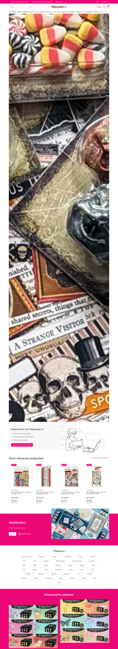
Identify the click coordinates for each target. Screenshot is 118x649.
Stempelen (64, 11)
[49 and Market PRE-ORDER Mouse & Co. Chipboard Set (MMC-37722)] (21, 476)
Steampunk (67, 574)
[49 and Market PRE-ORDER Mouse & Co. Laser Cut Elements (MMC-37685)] (96, 476)
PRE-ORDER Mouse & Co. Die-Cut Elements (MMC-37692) (70, 493)
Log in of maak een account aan (22, 445)
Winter (94, 578)
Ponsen (54, 11)
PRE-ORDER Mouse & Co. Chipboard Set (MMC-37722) (21, 493)
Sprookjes (54, 574)
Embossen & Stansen (45, 11)
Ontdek (12, 534)
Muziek (71, 569)
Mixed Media (71, 11)
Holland (46, 565)
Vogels (83, 578)
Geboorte (46, 561)
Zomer (58, 582)
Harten (24, 565)
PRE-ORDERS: (12, 11)
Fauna (24, 561)
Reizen (93, 569)
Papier (37, 11)
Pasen (81, 569)
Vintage (61, 578)
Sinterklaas (41, 574)
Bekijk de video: (26, 534)
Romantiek (28, 574)
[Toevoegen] (30, 502)
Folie (58, 11)
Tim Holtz (89, 574)
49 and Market (14, 490)
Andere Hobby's (104, 11)
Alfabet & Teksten (26, 556)
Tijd (79, 574)
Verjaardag (48, 578)
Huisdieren (58, 565)
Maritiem (35, 569)
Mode (46, 569)
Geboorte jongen (60, 561)
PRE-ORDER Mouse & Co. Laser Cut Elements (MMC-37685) (96, 493)
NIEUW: (19, 11)
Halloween (91, 561)
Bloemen (54, 556)
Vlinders (72, 578)
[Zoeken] (30, 7)
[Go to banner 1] (33, 626)
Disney (81, 556)
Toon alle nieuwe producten (100, 458)
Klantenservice (105, 1)
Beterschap (42, 556)
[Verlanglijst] (104, 7)
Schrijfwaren (79, 11)
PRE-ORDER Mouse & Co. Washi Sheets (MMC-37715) (45, 493)
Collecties (96, 11)
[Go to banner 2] (84, 621)
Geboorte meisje (76, 561)
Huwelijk (70, 565)
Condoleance (68, 556)
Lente (24, 569)
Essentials (31, 11)
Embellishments (88, 11)
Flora (34, 561)
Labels (93, 565)
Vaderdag (23, 578)
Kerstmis (82, 565)
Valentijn (36, 578)
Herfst (34, 565)
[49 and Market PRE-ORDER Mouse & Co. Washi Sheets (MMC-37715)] (46, 476)
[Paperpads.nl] (59, 7)
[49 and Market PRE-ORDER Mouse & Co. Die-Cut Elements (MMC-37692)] (71, 476)
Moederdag (58, 569)
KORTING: (25, 11)
